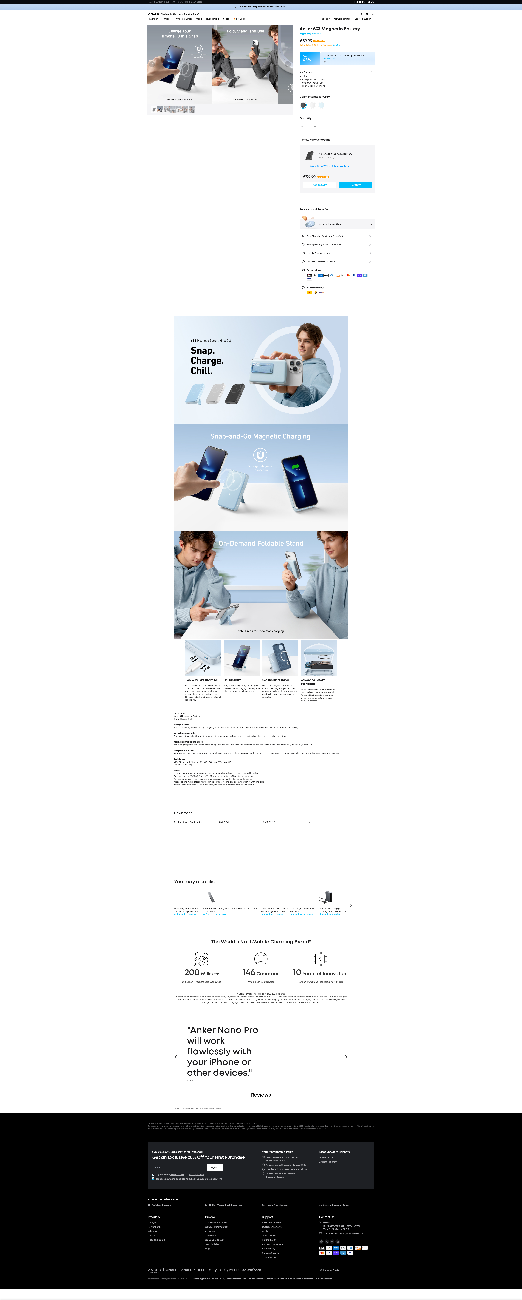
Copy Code (330, 58)
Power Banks (187, 1108)
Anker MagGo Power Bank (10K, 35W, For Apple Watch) (186, 910)
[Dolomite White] (312, 105)
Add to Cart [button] (320, 185)
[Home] (173, 14)
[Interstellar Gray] (303, 105)
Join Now (337, 45)
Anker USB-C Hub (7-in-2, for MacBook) (216, 910)
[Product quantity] (308, 126)
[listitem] (321, 1241)
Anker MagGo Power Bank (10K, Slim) (302, 910)
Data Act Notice (304, 1278)
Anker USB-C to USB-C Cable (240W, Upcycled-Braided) (274, 910)
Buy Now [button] (355, 185)
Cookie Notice (287, 1278)
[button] (152, 64)
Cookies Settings (323, 1278)
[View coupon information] (325, 62)
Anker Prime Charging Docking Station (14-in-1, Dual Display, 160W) (332, 910)
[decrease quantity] (302, 126)
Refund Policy (218, 1278)
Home (176, 1108)
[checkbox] (153, 1175)
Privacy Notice (196, 1174)
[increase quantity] (315, 126)
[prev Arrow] (176, 1056)
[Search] (360, 14)
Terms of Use (177, 1174)
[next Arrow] (350, 905)
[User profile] (372, 14)
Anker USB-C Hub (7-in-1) (244, 908)
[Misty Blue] (321, 105)
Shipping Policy (201, 1278)
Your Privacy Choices (253, 1278)
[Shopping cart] (366, 14)
